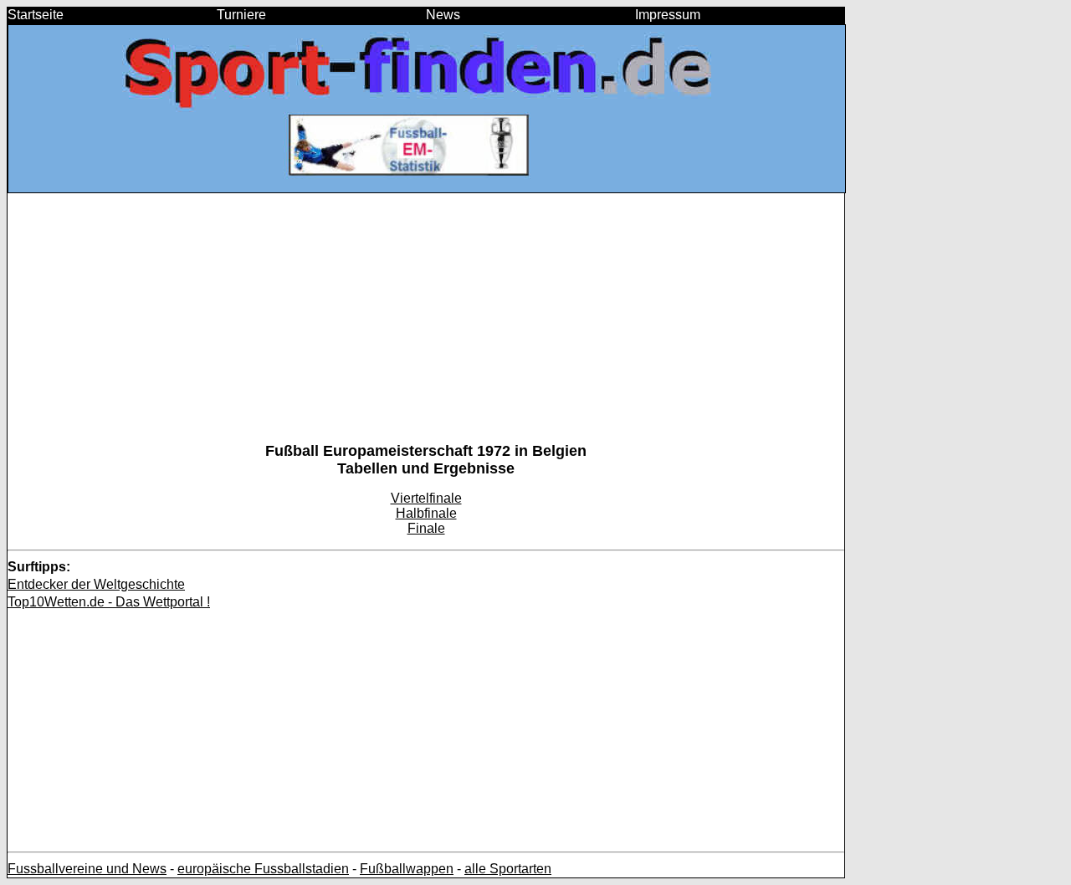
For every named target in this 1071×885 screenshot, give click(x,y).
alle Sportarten (507, 869)
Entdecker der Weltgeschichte (96, 584)
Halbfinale (426, 513)
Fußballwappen (407, 869)
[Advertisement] (426, 325)
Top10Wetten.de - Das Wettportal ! (109, 602)
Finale (426, 528)
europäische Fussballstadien (263, 869)
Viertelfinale (426, 498)
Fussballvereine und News (87, 869)
